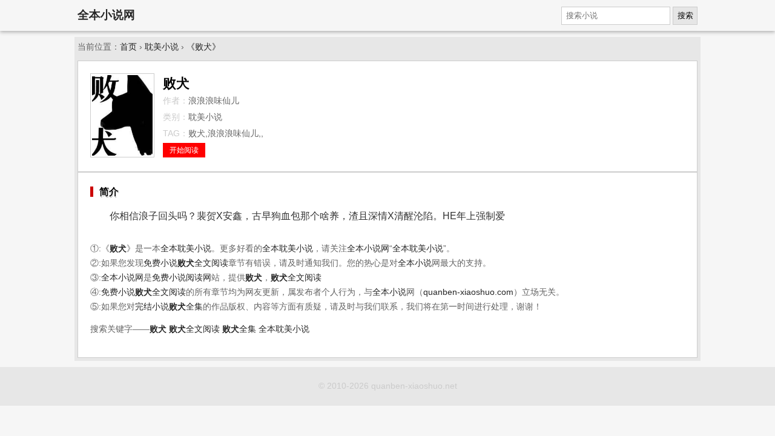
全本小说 (415, 263)
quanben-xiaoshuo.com (468, 292)
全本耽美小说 (185, 248)
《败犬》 (203, 46)
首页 (128, 46)
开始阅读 (184, 150)
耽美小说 (162, 46)
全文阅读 (202, 263)
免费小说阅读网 (181, 277)
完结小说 (152, 306)
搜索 (685, 15)
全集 (186, 306)
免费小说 (160, 263)
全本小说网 (106, 14)
